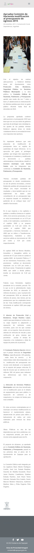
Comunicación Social (23, 24)
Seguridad (16, 26)
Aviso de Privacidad (17, 548)
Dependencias (7, 26)
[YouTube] (22, 540)
